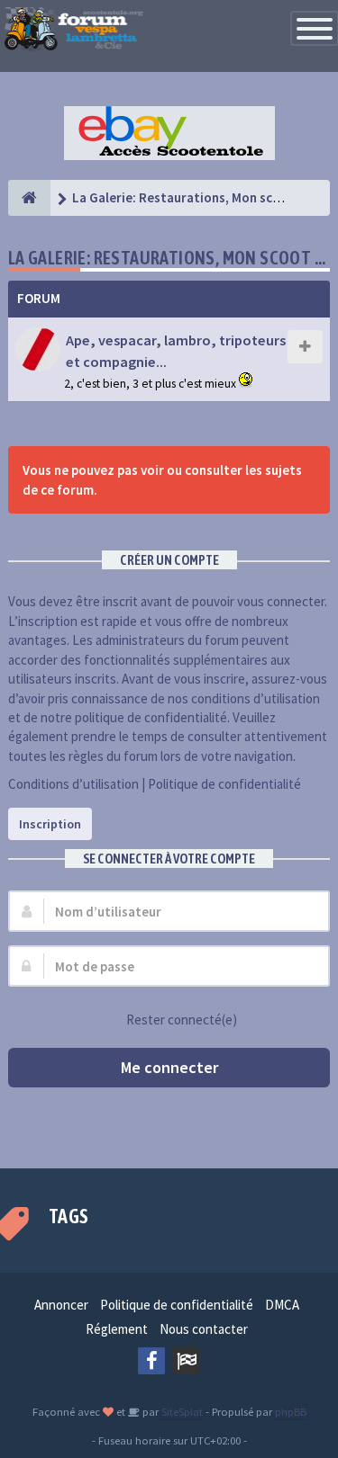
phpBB (290, 1411)
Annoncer (61, 1304)
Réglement (117, 1328)
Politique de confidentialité (224, 783)
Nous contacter (204, 1328)
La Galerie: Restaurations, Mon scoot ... (167, 257)
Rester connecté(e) (181, 1019)
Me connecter (169, 1067)
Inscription (50, 824)
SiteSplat (181, 1411)
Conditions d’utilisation (73, 783)
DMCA (282, 1304)
